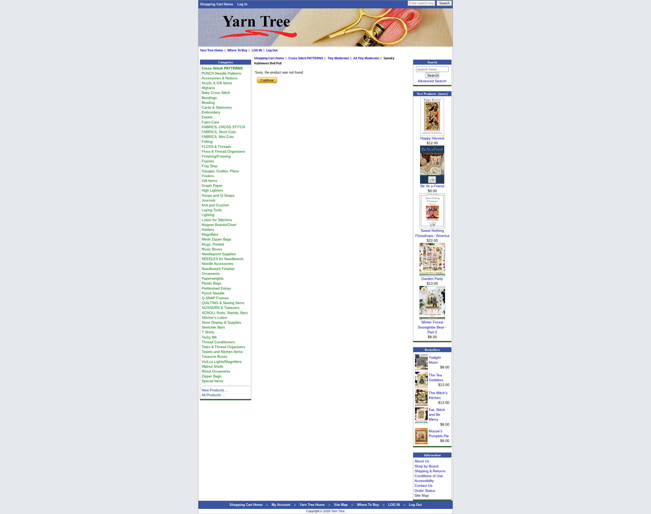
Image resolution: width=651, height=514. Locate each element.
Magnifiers (210, 234)
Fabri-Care (210, 122)
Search (432, 62)
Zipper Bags (211, 376)
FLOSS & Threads (216, 147)
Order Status (425, 491)
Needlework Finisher (218, 269)
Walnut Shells (212, 366)
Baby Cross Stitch (216, 93)
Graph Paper (212, 185)
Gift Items (209, 181)
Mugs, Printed (213, 244)
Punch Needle (213, 293)
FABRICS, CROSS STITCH (223, 127)
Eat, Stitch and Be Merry (437, 414)
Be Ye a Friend (432, 186)
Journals (208, 200)
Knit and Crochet (215, 205)
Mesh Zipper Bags (216, 239)
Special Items (212, 381)
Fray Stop (209, 166)
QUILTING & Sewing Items (223, 303)
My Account (281, 505)
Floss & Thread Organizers (223, 151)
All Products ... (213, 395)
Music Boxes (212, 249)
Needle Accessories (217, 264)
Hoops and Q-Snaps (218, 195)
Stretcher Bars (213, 327)
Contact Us (423, 485)
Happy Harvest (432, 138)
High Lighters (212, 190)
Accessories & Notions (220, 78)
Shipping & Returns (430, 471)
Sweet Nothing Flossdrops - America (432, 233)
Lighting (208, 215)
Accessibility (424, 481)
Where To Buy (237, 50)
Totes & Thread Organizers (223, 347)
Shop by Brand (426, 466)
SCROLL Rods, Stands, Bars (225, 313)
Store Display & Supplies (221, 322)
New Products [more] (432, 93)
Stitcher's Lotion (214, 318)
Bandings (209, 98)
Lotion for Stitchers (217, 220)
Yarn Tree (338, 511)
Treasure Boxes (214, 356)
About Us (422, 461)
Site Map (422, 495)
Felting (207, 141)
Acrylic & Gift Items (217, 83)
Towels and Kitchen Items (222, 352)
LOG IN (257, 50)
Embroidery (211, 112)
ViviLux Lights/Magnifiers (222, 362)
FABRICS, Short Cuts (219, 132)
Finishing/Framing (216, 156)
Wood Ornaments (216, 371)
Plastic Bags (211, 283)
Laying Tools (212, 210)
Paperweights (213, 278)
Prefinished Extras (216, 288)
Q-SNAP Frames (215, 298)
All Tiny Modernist (366, 58)
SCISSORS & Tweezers (221, 308)
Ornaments (211, 274)
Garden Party (432, 279)
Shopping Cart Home (216, 4)
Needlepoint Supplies (219, 254)
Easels (207, 117)
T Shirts (208, 332)
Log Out (271, 50)
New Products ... (215, 390)
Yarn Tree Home (211, 50)
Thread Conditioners (218, 342)
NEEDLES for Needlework (222, 259)
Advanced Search (432, 81)
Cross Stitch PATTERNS (305, 58)
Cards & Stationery (217, 107)
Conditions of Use (429, 476)
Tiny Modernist (338, 58)
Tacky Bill (209, 337)
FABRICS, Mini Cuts (218, 137)
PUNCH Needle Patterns (221, 73)
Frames (208, 161)
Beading (208, 103)
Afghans (208, 88)
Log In (242, 4)
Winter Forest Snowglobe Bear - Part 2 (432, 327)
